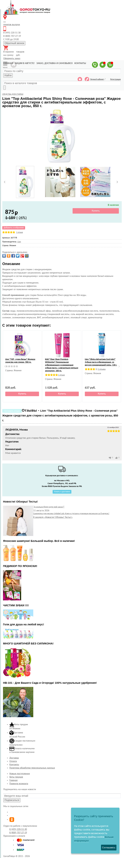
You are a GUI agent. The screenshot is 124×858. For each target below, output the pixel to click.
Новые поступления (19, 774)
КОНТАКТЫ (80, 63)
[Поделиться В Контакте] (4, 256)
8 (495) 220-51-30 (18, 829)
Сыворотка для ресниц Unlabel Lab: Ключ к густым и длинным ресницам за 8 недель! (71, 514)
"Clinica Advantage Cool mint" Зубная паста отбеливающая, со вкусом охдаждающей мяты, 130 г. (101, 362)
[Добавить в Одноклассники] (8, 256)
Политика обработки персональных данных (32, 768)
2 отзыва (102, 369)
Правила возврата (18, 784)
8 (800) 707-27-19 (18, 833)
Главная (13, 780)
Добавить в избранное (14, 228)
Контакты (14, 764)
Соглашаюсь (108, 847)
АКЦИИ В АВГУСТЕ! (25, 63)
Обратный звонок (14, 43)
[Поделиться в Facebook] (13, 256)
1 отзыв (19, 232)
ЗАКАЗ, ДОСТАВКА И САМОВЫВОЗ (54, 63)
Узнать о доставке (62, 492)
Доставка (14, 758)
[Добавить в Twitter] (18, 256)
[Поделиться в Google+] (22, 256)
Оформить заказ (11, 58)
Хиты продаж (16, 777)
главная (8, 63)
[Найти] (4, 87)
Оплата (13, 761)
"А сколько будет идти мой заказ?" (49, 507)
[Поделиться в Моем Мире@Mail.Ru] (27, 256)
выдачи (11, 24)
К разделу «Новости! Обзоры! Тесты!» (53, 517)
